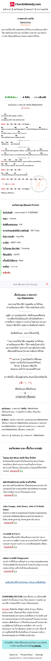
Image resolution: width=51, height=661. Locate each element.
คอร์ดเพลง (19, 9)
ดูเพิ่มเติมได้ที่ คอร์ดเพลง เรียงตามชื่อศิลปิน (25, 582)
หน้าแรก (7, 9)
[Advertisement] (25, 66)
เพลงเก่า (30, 9)
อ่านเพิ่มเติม (36, 646)
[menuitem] (8, 9)
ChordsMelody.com (28, 4)
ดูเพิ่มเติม (6, 272)
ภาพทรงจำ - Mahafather (33, 435)
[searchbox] (25, 284)
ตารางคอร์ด (42, 9)
